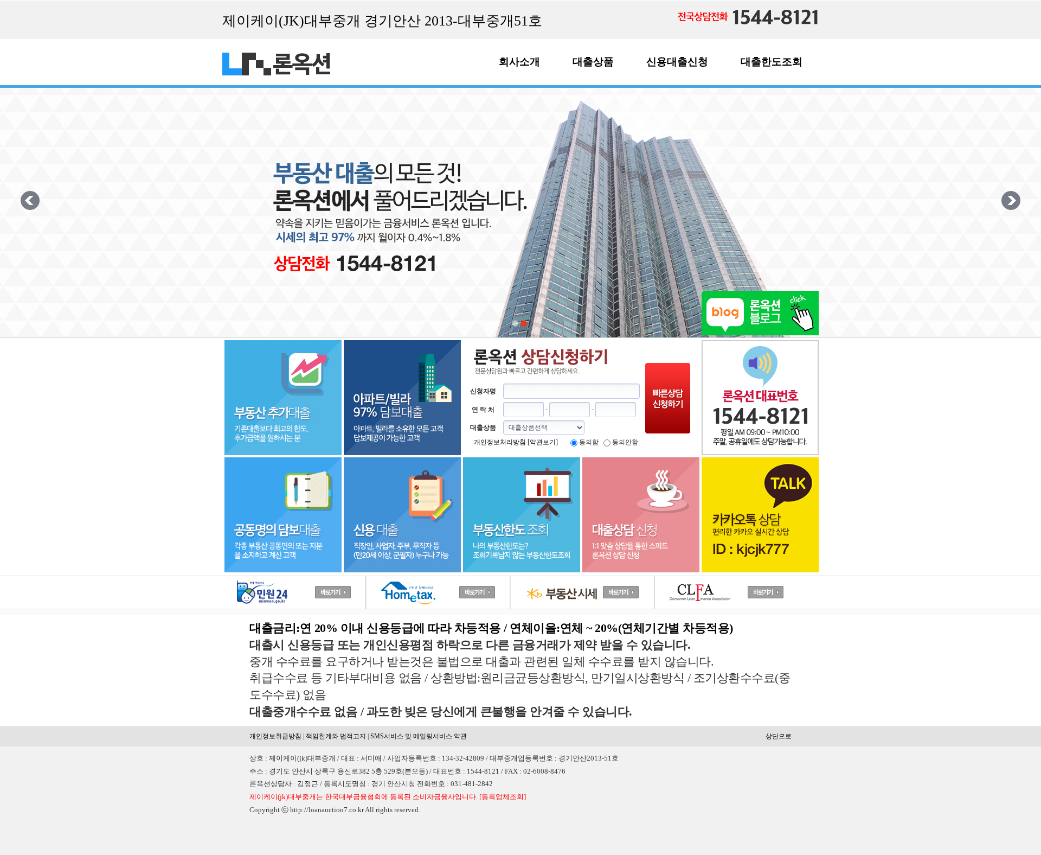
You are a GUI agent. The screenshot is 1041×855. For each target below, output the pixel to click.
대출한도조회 (771, 61)
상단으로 (779, 736)
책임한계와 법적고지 (336, 736)
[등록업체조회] (502, 797)
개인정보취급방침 (275, 736)
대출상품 (593, 61)
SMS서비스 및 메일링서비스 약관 (418, 736)
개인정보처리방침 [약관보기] (516, 442)
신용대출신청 (677, 61)
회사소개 (519, 61)
